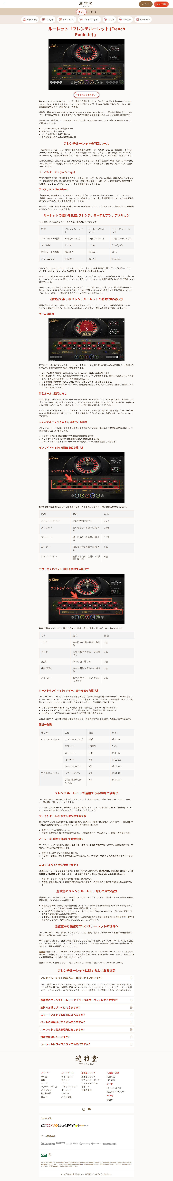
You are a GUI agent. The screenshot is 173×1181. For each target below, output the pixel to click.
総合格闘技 (46, 1093)
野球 (43, 1080)
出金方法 (111, 1080)
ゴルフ (44, 1096)
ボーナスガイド (114, 1088)
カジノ (81, 11)
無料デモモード (123, 916)
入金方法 (111, 1076)
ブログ (110, 1099)
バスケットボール (49, 1086)
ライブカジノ (69, 19)
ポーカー (127, 19)
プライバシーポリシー (91, 1080)
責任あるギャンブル (116, 1091)
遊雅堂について (88, 1076)
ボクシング (46, 1090)
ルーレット (145, 19)
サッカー (45, 1076)
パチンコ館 (32, 19)
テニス (44, 1083)
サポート (85, 1086)
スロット (50, 19)
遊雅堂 (42, 951)
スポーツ (93, 11)
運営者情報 (86, 1090)
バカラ (111, 19)
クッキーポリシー (89, 1083)
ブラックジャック (91, 19)
